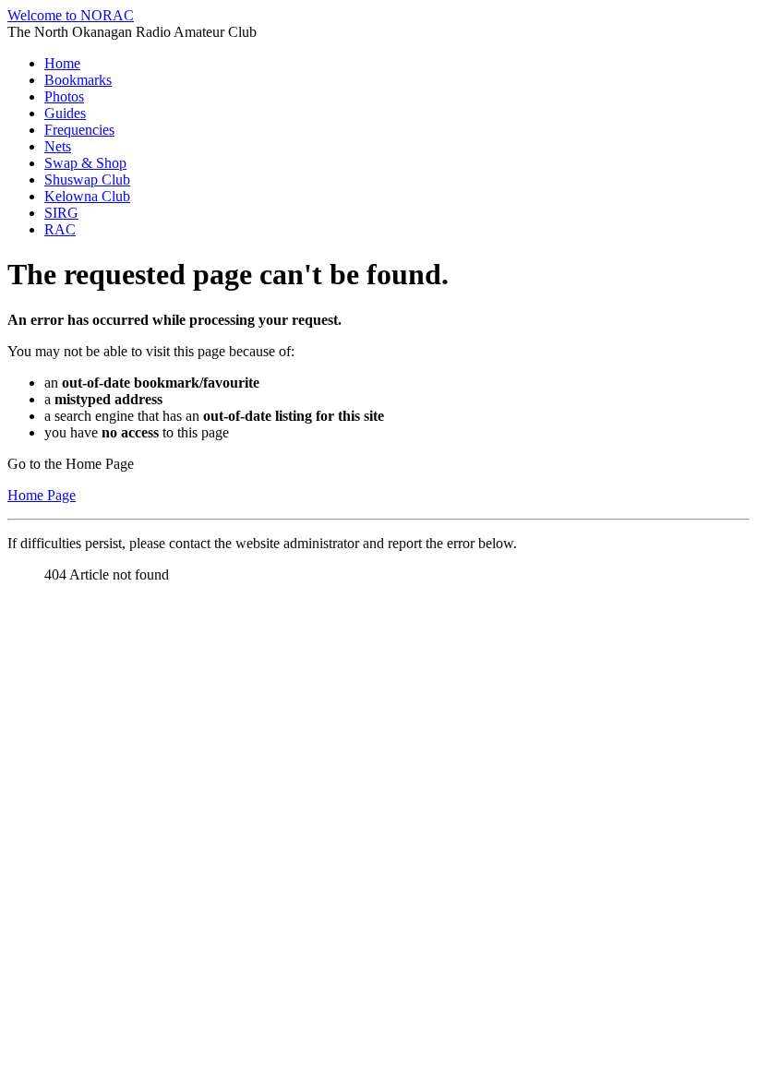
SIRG (61, 213)
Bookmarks (78, 80)
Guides (65, 113)
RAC (60, 229)
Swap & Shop (85, 163)
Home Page (41, 495)
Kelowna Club (87, 196)
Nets (57, 146)
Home (62, 63)
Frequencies (79, 130)
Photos (64, 96)
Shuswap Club (87, 179)
